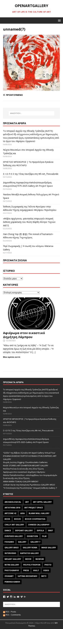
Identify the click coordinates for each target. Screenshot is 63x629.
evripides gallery (14, 536)
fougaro (9, 542)
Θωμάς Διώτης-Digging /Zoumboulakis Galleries (25, 462)
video (46, 570)
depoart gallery (24, 530)
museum (39, 559)
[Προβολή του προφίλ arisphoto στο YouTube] (18, 597)
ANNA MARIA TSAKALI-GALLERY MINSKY (20, 481)
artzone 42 (10, 513)
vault (36, 570)
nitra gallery (12, 564)
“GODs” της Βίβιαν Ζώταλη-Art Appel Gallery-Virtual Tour (29, 452)
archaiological (13, 502)
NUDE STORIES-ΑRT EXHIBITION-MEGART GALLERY (25, 465)
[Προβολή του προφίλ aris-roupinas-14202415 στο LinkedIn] (14, 597)
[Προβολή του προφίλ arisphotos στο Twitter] (8, 597)
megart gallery (13, 559)
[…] (33, 352)
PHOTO (47, 564)
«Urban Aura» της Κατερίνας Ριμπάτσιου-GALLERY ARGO (29, 484)
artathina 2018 (12, 507)
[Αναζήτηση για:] (31, 113)
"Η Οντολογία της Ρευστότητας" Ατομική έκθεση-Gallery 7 (30, 488)
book (7, 519)
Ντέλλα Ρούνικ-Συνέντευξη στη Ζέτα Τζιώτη (23, 468)
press (26, 570)
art (27, 502)
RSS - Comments (13, 614)
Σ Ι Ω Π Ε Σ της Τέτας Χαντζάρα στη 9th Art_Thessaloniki (30, 173)
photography (12, 570)
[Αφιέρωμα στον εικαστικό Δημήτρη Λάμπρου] (31, 327)
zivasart (9, 576)
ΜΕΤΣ (43, 576)
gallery (22, 542)
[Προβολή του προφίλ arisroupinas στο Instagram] (11, 597)
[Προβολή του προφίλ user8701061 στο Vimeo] (21, 597)
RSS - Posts (10, 611)
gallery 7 (35, 542)
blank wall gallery (39, 513)
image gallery (48, 547)
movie (28, 559)
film (44, 536)
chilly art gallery (14, 524)
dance (8, 530)
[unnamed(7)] (31, 89)
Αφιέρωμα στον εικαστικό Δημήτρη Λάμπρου (24, 335)
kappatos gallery (29, 553)
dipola (40, 530)
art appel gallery (42, 502)
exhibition (32, 536)
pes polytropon (31, 564)
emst (50, 530)
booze (17, 519)
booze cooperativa (35, 519)
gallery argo (12, 547)
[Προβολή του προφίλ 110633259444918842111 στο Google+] (25, 597)
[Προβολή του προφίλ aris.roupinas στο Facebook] (4, 597)
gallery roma (30, 547)
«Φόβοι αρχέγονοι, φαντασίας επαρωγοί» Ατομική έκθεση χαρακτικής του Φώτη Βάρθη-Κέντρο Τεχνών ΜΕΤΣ (29, 222)
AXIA (22, 513)
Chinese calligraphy (38, 524)
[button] (58, 20)
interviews (10, 553)
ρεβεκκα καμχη (12, 581)
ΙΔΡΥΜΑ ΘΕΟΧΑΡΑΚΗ (27, 576)
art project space (33, 507)
